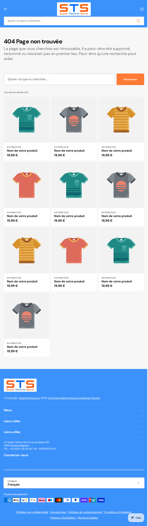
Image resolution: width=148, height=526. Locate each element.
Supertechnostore (29, 398)
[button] (5, 9)
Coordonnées (57, 512)
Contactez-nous (16, 455)
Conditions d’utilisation (116, 512)
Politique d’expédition (62, 517)
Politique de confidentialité (31, 512)
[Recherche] (136, 21)
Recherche (127, 79)
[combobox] (72, 21)
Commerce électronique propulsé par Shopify (74, 398)
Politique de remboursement (84, 512)
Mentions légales (86, 517)
